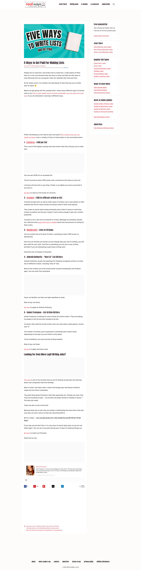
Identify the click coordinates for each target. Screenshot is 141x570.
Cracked (30, 197)
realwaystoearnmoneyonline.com (45, 475)
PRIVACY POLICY (88, 561)
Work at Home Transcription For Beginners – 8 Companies (44, 530)
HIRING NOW (74, 4)
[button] (113, 5)
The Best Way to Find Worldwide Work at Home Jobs (42, 528)
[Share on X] (53, 486)
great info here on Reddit (47, 222)
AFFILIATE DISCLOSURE (103, 561)
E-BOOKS (84, 4)
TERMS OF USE (76, 561)
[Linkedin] (26, 480)
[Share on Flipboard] (44, 486)
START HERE (63, 4)
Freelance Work (41, 526)
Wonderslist (32, 230)
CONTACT (56, 561)
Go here (27, 193)
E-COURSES (95, 4)
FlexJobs (27, 380)
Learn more (65, 67)
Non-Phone (50, 526)
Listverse (30, 142)
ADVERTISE (65, 561)
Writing (56, 526)
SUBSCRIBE (106, 4)
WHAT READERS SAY (45, 561)
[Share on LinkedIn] (62, 486)
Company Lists (30, 526)
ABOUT (33, 561)
